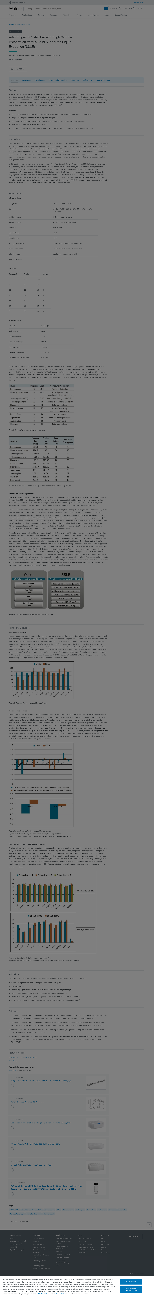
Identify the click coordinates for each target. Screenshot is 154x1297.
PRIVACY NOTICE (44, 1294)
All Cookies (131, 1282)
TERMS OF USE (59, 1294)
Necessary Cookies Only (131, 1289)
